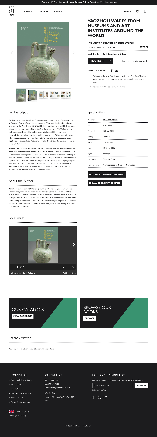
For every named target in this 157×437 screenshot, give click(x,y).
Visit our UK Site (23, 412)
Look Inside (93, 54)
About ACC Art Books (21, 380)
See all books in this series (104, 183)
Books (27, 11)
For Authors (16, 389)
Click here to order (108, 2)
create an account (28, 349)
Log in (124, 61)
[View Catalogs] (43, 313)
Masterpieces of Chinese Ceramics (119, 165)
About (57, 11)
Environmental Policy (21, 393)
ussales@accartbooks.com (59, 387)
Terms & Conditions (20, 402)
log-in (16, 349)
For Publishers (18, 384)
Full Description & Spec (114, 54)
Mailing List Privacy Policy (99, 390)
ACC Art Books (110, 120)
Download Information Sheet (106, 174)
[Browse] (114, 313)
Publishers (43, 11)
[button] (137, 11)
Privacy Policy (17, 398)
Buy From (97, 61)
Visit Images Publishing (17, 415)
